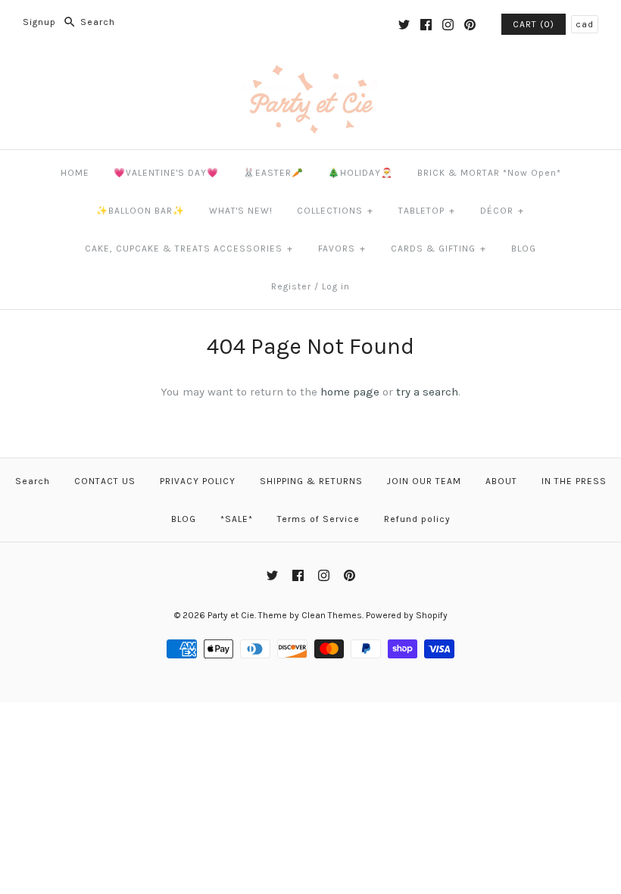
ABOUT (501, 481)
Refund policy (417, 519)
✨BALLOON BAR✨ (140, 210)
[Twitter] (404, 24)
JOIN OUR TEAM (424, 481)
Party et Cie (231, 615)
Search (32, 481)
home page (349, 392)
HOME (75, 172)
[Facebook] (426, 24)
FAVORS (342, 248)
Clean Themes (331, 615)
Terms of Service (318, 519)
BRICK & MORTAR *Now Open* (489, 172)
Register (291, 286)
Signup (39, 22)
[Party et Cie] (310, 73)
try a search (427, 392)
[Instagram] (448, 24)
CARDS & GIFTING (438, 248)
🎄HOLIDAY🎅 (360, 172)
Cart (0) (533, 24)
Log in (336, 286)
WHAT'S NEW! (241, 210)
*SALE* (236, 519)
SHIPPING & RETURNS (311, 481)
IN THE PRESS (574, 481)
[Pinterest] (470, 24)
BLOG (523, 248)
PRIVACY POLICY (198, 481)
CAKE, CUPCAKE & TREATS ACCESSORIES (189, 248)
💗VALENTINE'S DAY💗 (166, 172)
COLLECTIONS (335, 210)
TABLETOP (426, 210)
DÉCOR (502, 210)
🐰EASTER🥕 (273, 172)
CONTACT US (105, 481)
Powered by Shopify (407, 615)
